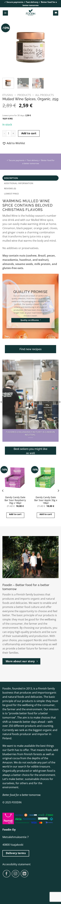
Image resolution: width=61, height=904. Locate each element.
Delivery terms (16, 853)
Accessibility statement (16, 864)
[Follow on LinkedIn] (24, 873)
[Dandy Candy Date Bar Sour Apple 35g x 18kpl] (45, 477)
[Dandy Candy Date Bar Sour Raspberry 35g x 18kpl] (15, 477)
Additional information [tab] (18, 183)
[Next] (53, 46)
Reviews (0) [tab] (10, 188)
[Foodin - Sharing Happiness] (30, 13)
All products (44, 95)
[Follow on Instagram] (15, 874)
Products (24, 95)
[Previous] (8, 46)
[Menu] (5, 13)
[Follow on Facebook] (6, 874)
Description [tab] (11, 178)
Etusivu (7, 95)
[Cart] (55, 13)
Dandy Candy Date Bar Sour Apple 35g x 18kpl (45, 500)
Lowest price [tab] (11, 193)
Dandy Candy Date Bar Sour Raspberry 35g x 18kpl (15, 500)
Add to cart (28, 133)
